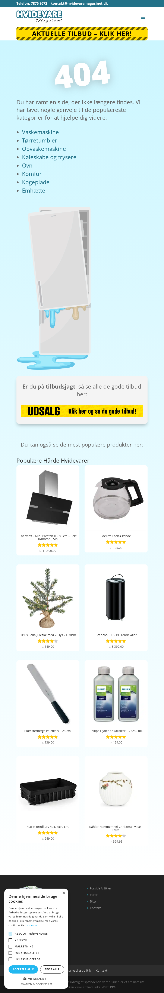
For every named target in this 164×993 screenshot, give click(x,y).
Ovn (27, 165)
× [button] (63, 893)
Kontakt (95, 908)
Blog (93, 901)
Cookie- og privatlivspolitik (71, 970)
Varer (94, 895)
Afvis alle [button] (52, 969)
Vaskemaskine (40, 132)
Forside (95, 888)
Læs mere (32, 925)
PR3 (113, 987)
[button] (36, 978)
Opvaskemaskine (44, 149)
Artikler (106, 888)
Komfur (32, 174)
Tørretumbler (39, 140)
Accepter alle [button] (23, 969)
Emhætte (33, 190)
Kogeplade (36, 182)
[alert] (36, 939)
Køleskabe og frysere (49, 157)
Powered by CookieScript (36, 984)
